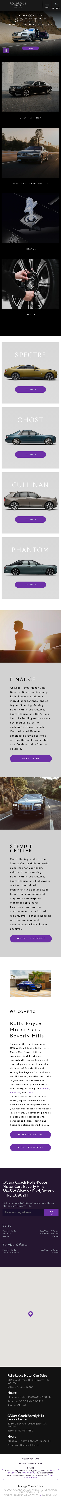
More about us (30, 1135)
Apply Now (31, 758)
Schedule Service (31, 938)
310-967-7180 (25, 1430)
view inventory (30, 1147)
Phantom (15, 1093)
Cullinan (44, 1089)
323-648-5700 (24, 1387)
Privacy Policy (27, 1473)
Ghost (30, 1093)
